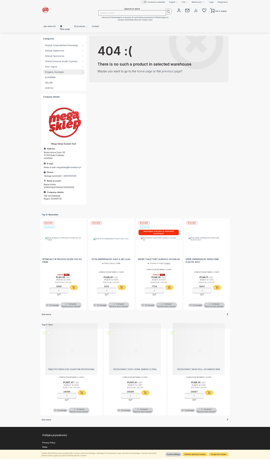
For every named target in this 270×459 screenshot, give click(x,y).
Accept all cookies (218, 454)
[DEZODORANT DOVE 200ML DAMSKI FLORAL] (135, 349)
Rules (44, 447)
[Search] (169, 11)
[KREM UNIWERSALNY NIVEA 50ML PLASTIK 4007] (207, 239)
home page (144, 71)
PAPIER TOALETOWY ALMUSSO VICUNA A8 (159, 259)
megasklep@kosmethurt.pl (68, 167)
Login (211, 2)
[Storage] (204, 10)
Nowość (138, 20)
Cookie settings (173, 454)
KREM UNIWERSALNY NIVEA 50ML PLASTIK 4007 (202, 260)
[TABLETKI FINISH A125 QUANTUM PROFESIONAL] (71, 349)
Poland (167, 263)
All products (80, 26)
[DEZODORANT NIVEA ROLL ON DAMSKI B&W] (199, 349)
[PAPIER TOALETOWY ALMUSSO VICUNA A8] (159, 239)
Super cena (147, 20)
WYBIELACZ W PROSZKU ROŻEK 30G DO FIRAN (62, 260)
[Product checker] (196, 10)
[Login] (179, 10)
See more (46, 314)
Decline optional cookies (195, 454)
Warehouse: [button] (197, 2)
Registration (223, 2)
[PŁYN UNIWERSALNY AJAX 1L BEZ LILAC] (111, 239)
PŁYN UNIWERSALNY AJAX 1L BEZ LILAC (111, 259)
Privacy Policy (48, 442)
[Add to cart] (74, 287)
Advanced (106, 17)
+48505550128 (69, 176)
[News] (187, 10)
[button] (173, 2)
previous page (171, 71)
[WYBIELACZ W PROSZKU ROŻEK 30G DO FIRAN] (63, 239)
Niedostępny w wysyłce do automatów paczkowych (133, 17)
